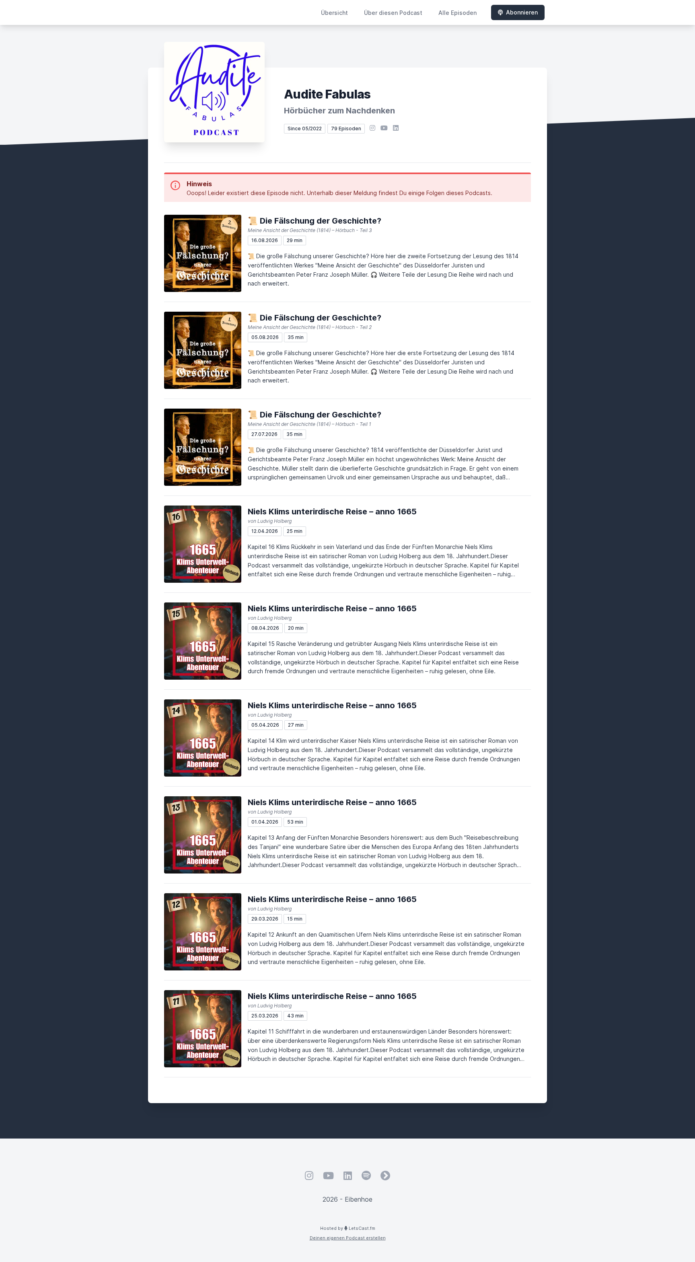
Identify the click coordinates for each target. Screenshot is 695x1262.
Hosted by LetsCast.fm (347, 1228)
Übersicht (334, 12)
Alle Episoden (457, 12)
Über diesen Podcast (393, 12)
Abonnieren (522, 12)
